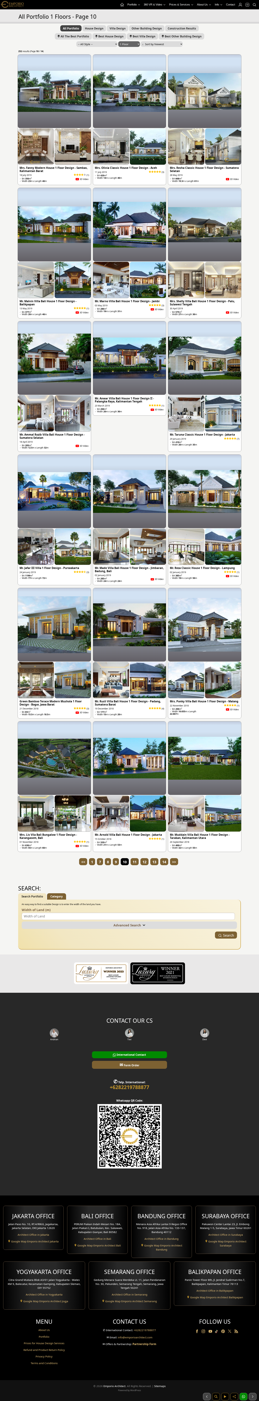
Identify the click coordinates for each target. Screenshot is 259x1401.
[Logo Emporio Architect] (12, 4)
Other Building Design (147, 28)
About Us (202, 4)
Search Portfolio (32, 896)
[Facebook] (197, 1332)
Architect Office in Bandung (161, 1238)
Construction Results (182, 28)
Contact (230, 4)
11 (135, 862)
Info (217, 4)
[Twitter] (230, 1333)
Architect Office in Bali (97, 1238)
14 (164, 862)
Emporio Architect (114, 1386)
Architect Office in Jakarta (33, 1234)
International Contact (131, 1054)
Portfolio (132, 4)
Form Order (129, 1065)
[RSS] (236, 1332)
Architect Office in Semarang (129, 1294)
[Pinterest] (223, 1332)
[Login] (240, 5)
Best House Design (111, 36)
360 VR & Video (153, 4)
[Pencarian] (216, 1396)
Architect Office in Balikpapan (214, 1290)
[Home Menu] (122, 5)
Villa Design (118, 28)
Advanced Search (128, 925)
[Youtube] (211, 1332)
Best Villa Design (143, 36)
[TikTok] (217, 1332)
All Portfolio (71, 28)
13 (154, 862)
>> (174, 862)
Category (56, 896)
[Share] (234, 1396)
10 (125, 862)
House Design (94, 28)
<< (83, 862)
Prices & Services (180, 4)
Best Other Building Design (183, 36)
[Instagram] (204, 1332)
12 (144, 862)
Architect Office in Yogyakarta (44, 1294)
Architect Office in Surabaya (225, 1234)
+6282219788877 (129, 1087)
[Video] (225, 1396)
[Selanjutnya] (253, 1396)
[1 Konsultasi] (243, 1396)
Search (228, 935)
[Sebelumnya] (207, 1396)
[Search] (254, 5)
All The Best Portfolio (74, 36)
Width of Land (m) (36, 910)
